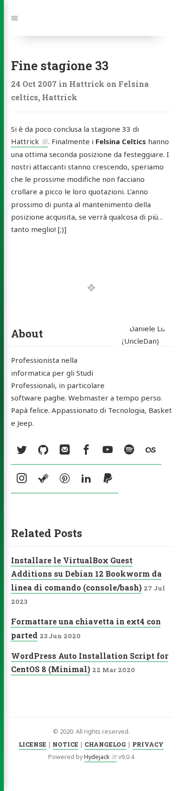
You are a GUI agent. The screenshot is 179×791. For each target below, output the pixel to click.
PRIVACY (148, 744)
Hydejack (97, 757)
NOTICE (65, 744)
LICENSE (32, 744)
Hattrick (25, 141)
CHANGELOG (105, 744)
